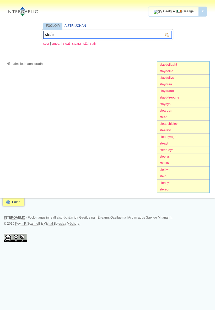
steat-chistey (169, 124)
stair (93, 43)
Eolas (16, 202)
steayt (164, 143)
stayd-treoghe (169, 97)
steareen (166, 110)
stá (85, 43)
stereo (164, 189)
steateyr (165, 130)
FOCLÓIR (53, 26)
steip (163, 176)
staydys (165, 104)
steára (76, 43)
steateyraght (168, 137)
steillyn (165, 170)
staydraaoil (167, 91)
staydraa (166, 84)
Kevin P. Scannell (27, 223)
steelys (165, 156)
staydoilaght (168, 64)
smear (56, 43)
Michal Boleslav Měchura (61, 223)
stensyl (165, 183)
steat (66, 43)
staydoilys (167, 78)
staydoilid (166, 71)
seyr (46, 43)
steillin (164, 163)
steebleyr (166, 150)
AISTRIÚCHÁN (75, 26)
